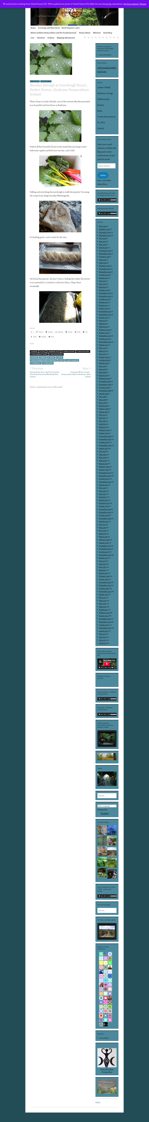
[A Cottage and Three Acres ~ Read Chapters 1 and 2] (88, 36)
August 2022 (103, 302)
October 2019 (104, 360)
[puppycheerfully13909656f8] (105, 993)
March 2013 (103, 573)
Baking (35, 351)
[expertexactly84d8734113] (105, 989)
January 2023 (103, 290)
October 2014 (104, 515)
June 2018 (102, 399)
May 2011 (102, 640)
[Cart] (107, 36)
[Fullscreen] (115, 667)
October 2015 (104, 479)
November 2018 (105, 384)
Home (33, 28)
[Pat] (101, 1002)
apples (35, 357)
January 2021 (103, 333)
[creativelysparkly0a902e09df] (105, 1015)
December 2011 (104, 619)
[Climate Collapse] (102, 830)
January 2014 (103, 543)
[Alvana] (101, 1024)
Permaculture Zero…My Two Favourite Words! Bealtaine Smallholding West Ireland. (44, 372)
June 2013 (102, 564)
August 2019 (103, 363)
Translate (105, 813)
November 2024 (105, 253)
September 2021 (105, 314)
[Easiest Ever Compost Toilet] (102, 852)
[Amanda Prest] (110, 971)
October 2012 (104, 588)
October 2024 (104, 256)
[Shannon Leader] (101, 993)
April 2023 (102, 287)
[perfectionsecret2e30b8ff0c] (105, 962)
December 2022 (105, 293)
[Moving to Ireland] (102, 873)
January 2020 (104, 357)
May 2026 (102, 226)
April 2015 (102, 497)
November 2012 (105, 585)
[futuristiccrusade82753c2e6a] (101, 998)
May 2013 (102, 567)
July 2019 (102, 366)
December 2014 (104, 509)
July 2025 (102, 238)
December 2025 (105, 232)
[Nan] (105, 967)
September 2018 (105, 390)
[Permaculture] (96, 36)
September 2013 (105, 555)
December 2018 (105, 381)
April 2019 (102, 372)
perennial (36, 363)
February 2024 (104, 266)
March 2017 (103, 427)
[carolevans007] (110, 993)
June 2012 (102, 600)
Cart (32, 38)
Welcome (97, 33)
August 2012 (103, 594)
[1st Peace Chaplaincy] (105, 980)
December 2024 (105, 250)
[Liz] (101, 958)
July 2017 (102, 415)
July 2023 (102, 281)
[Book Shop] (103, 36)
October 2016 (104, 442)
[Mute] (111, 200)
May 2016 (102, 457)
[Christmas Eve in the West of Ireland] (111, 830)
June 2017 (102, 418)
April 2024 (102, 263)
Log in (97, 1102)
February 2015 (104, 503)
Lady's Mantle (72, 360)
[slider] (114, 199)
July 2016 (102, 451)
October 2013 (104, 552)
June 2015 (102, 491)
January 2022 (104, 308)
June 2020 (102, 351)
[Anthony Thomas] (101, 971)
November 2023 (105, 272)
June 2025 (102, 241)
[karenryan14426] (105, 998)
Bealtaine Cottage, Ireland (53, 12)
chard (51, 357)
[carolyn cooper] (101, 1019)
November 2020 (105, 336)
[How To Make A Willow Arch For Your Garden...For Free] (111, 863)
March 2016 (103, 463)
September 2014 (105, 518)
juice (62, 360)
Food (43, 351)
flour (60, 357)
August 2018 (103, 393)
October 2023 (104, 275)
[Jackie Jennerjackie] (110, 1011)
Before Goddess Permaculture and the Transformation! (53, 33)
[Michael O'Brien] (110, 967)
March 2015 (103, 500)
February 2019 (104, 378)
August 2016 (103, 448)
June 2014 (102, 527)
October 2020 (104, 339)
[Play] (99, 200)
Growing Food (54, 351)
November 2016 (105, 439)
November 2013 (104, 549)
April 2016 (102, 460)
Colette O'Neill (46, 81)
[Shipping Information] (117, 36)
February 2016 (104, 466)
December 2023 (105, 269)
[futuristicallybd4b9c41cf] (105, 1002)
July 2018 (102, 396)
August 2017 (103, 412)
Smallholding (83, 351)
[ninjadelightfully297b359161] (110, 1002)
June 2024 (102, 259)
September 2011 (105, 628)
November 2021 (105, 311)
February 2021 (104, 330)
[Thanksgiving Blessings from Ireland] (111, 841)
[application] (106, 200)
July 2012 (102, 597)
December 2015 (104, 473)
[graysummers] (105, 1024)
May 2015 (102, 494)
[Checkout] (110, 36)
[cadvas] (105, 958)
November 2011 (104, 622)
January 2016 (103, 469)
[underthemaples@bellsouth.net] (110, 989)
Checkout (41, 38)
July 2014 (102, 524)
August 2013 (103, 558)
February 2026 (104, 229)
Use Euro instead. (131, 3)
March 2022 (103, 305)
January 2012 (103, 616)
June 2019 (102, 369)
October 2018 (104, 387)
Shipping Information (66, 38)
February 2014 (104, 539)
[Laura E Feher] (101, 980)
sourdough (48, 363)
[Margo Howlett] (105, 984)
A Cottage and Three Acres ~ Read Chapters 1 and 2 (59, 28)
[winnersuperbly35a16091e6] (110, 962)
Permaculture (84, 33)
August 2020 (103, 345)
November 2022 (105, 296)
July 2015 (102, 488)
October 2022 (104, 299)
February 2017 (104, 430)
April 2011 (102, 643)
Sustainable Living (39, 354)
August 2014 (103, 521)
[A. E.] (101, 1011)
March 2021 (103, 326)
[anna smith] (101, 954)
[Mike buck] (110, 1006)
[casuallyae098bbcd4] (110, 984)
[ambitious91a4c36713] (101, 1015)
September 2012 (105, 591)
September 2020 (105, 342)
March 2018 (103, 406)
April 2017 (102, 424)
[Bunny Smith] (110, 958)
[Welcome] (99, 36)
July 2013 (102, 561)
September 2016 (105, 445)
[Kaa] (105, 954)
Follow (103, 175)
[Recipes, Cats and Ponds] (111, 874)
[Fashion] (114, 36)
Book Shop (107, 33)
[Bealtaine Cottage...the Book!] (102, 862)
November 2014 (105, 512)
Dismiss (142, 3)
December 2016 (105, 436)
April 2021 (102, 323)
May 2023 (102, 284)
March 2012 (103, 609)
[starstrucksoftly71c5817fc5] (105, 1011)
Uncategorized (57, 354)
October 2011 (104, 625)
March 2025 (103, 247)
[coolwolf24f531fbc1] (110, 1015)
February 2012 (104, 612)
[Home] (85, 36)
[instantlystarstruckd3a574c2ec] (101, 1006)
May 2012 (102, 603)
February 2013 (104, 576)
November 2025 (105, 235)
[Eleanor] (105, 1019)
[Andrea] (101, 976)
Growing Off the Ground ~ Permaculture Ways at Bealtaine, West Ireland (76, 372)
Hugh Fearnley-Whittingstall (44, 360)
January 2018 (103, 409)
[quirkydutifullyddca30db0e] (101, 967)
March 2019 (103, 375)
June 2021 (102, 320)
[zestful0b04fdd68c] (105, 976)
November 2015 (105, 476)
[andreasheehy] (110, 976)
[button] (103, 740)
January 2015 (103, 506)
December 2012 (105, 582)
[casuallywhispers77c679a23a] (110, 954)
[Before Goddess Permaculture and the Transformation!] (92, 36)
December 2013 (104, 546)
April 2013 (102, 570)
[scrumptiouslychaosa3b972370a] (105, 1006)
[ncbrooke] (110, 980)
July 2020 (102, 348)
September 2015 (105, 482)
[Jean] (110, 1019)
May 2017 (102, 421)
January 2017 (103, 433)
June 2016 (102, 454)
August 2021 (103, 317)
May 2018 (102, 403)
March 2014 (103, 536)
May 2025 (102, 244)
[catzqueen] (101, 984)
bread (43, 357)
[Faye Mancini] (101, 989)
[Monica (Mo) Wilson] (105, 971)
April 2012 (102, 606)
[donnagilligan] (101, 962)
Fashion (50, 38)
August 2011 (103, 631)
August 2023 (103, 278)
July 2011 (102, 634)
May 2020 (102, 354)
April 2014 (102, 533)
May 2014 (102, 530)
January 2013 (103, 579)
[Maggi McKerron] (110, 998)
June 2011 (102, 637)
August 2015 (103, 485)
